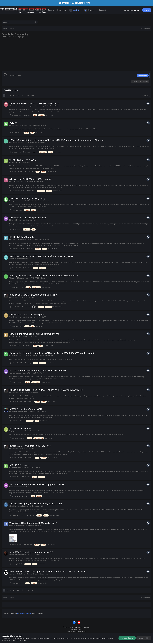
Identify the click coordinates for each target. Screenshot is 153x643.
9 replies (28, 268)
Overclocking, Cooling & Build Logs (46, 106)
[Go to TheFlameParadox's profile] (6, 104)
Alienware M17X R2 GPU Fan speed (26, 314)
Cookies (87, 627)
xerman (11, 554)
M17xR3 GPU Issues (19, 465)
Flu (10, 467)
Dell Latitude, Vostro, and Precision (37, 201)
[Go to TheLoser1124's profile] (6, 276)
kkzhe (11, 162)
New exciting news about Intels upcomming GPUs (34, 334)
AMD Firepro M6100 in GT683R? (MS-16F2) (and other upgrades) (41, 256)
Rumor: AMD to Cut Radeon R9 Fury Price (30, 446)
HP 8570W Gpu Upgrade (21, 237)
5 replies (29, 457)
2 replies (27, 477)
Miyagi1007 (13, 220)
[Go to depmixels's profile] (6, 257)
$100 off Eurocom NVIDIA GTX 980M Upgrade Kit (33, 295)
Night (11, 431)
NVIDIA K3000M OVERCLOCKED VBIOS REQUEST (34, 103)
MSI (30, 259)
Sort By (146, 95)
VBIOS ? (13, 123)
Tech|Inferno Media (24, 613)
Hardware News (30, 297)
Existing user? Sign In (131, 10)
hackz (11, 487)
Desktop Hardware (31, 392)
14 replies (26, 307)
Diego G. (12, 525)
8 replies (27, 152)
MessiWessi (13, 411)
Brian (11, 297)
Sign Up (146, 10)
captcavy (12, 373)
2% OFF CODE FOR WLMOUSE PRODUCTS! (74, 3)
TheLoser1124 (14, 278)
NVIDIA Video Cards (38, 278)
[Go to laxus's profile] (6, 199)
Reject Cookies (143, 638)
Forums (51, 10)
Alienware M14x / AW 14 (39, 142)
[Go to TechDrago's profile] (6, 315)
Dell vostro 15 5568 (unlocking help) (27, 198)
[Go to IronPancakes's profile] (6, 141)
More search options (141, 82)
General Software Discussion (35, 431)
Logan (11, 336)
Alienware (33, 220)
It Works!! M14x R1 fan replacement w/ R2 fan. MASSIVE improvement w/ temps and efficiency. (56, 140)
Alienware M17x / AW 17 (38, 181)
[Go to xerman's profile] (6, 553)
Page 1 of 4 (31, 95)
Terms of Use (29, 638)
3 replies (27, 345)
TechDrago (13, 317)
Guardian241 (13, 181)
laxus (11, 201)
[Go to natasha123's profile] (6, 354)
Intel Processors (31, 336)
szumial (11, 574)
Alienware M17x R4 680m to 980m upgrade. (31, 179)
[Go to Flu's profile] (6, 466)
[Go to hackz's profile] (6, 485)
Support (102, 10)
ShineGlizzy (13, 506)
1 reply (28, 115)
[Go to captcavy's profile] (6, 371)
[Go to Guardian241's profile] (6, 180)
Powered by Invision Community (76, 631)
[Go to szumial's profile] (6, 572)
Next (18, 95)
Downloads (61, 10)
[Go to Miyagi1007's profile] (6, 218)
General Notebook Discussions (35, 125)
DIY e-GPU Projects (34, 525)
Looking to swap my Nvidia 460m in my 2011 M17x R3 (35, 503)
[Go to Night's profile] (6, 429)
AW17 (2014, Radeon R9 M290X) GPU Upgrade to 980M (36, 484)
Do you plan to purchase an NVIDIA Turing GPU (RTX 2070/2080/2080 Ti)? (46, 390)
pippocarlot (13, 239)
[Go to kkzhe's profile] (6, 161)
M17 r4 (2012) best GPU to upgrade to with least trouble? (37, 370)
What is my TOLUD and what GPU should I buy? (33, 523)
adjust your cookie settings (97, 638)
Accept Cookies (128, 638)
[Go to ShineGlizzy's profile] (6, 504)
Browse (91, 10)
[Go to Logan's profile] (6, 335)
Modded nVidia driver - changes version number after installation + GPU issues (48, 571)
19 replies (31, 191)
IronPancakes (14, 142)
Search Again (142, 75)
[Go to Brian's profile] (6, 296)
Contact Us (78, 627)
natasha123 (13, 355)
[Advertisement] (76, 54)
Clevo (28, 162)
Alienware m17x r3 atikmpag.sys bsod (27, 217)
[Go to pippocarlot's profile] (6, 238)
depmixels (12, 259)
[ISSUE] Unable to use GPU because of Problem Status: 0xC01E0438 (43, 275)
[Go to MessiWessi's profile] (6, 410)
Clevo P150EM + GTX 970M (23, 160)
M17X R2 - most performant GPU (25, 409)
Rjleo (11, 125)
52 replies (29, 171)
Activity (76, 10)
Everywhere (26, 22)
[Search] (35, 22)
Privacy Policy (68, 627)
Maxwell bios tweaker (20, 428)
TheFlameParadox (15, 106)
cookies (47, 638)
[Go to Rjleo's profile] (6, 124)
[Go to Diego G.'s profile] (6, 524)
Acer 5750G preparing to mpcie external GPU (31, 552)
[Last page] (22, 95)
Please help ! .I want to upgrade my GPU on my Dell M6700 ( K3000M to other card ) (51, 353)
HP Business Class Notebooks (40, 239)
